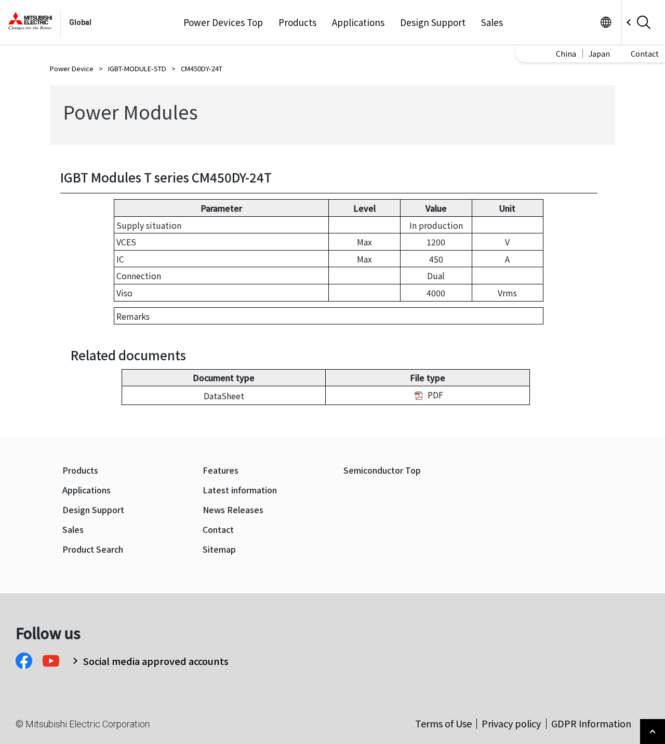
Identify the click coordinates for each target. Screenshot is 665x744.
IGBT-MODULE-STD (137, 68)
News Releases (233, 510)
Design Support (433, 22)
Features (220, 470)
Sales (492, 22)
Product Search (92, 549)
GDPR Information (591, 723)
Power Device (72, 68)
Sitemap (219, 549)
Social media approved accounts (156, 661)
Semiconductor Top (382, 470)
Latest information (240, 490)
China (566, 53)
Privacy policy (511, 723)
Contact (645, 53)
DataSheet (224, 395)
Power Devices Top (223, 22)
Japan (599, 53)
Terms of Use (443, 723)
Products (297, 22)
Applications (358, 22)
